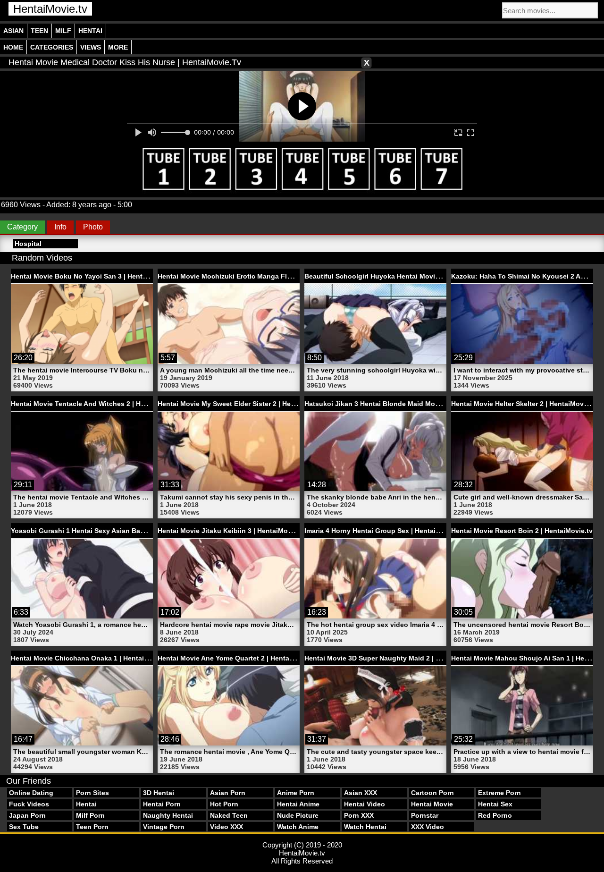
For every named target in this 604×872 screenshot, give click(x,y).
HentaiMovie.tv (50, 8)
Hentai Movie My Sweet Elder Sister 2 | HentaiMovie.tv (244, 403)
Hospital (28, 243)
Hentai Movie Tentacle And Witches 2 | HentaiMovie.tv (97, 403)
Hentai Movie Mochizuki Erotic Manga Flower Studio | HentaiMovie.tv (268, 276)
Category (22, 227)
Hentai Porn (162, 804)
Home (13, 47)
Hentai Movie (432, 804)
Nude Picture (298, 815)
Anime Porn (295, 792)
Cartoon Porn (432, 792)
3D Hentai (158, 792)
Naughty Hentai (168, 815)
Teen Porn (92, 826)
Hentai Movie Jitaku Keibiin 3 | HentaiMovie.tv (231, 530)
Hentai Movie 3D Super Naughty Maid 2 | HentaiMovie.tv (394, 658)
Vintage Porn (164, 826)
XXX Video (427, 826)
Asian (13, 30)
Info (60, 227)
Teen (39, 30)
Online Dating (31, 792)
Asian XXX (360, 792)
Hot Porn (224, 804)
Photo (93, 227)
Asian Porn (227, 792)
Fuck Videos (29, 804)
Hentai (90, 30)
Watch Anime (298, 826)
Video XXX (226, 826)
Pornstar (424, 815)
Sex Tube (24, 826)
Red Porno (495, 815)
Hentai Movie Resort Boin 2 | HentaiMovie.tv (522, 530)
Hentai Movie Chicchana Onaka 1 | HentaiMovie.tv (91, 658)
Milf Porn (90, 815)
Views (90, 47)
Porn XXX (359, 815)
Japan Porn (27, 815)
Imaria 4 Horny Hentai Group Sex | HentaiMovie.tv (383, 530)
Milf (63, 30)
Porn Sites (92, 792)
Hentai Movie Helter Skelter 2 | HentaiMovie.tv (524, 403)
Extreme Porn (499, 792)
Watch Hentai (365, 826)
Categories (51, 47)
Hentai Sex (495, 804)
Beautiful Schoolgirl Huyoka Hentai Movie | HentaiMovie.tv (398, 276)
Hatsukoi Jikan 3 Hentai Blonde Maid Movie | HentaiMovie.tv (401, 403)
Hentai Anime (298, 804)
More (118, 47)
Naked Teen (229, 815)
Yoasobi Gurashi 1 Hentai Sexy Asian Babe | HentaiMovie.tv (106, 530)
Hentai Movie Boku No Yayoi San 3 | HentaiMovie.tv (93, 276)
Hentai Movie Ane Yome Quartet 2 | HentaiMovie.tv (238, 658)
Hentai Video (364, 804)
